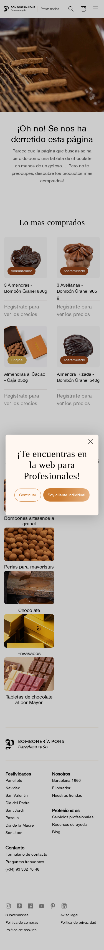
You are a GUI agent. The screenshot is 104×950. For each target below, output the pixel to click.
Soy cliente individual (66, 495)
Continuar (27, 495)
